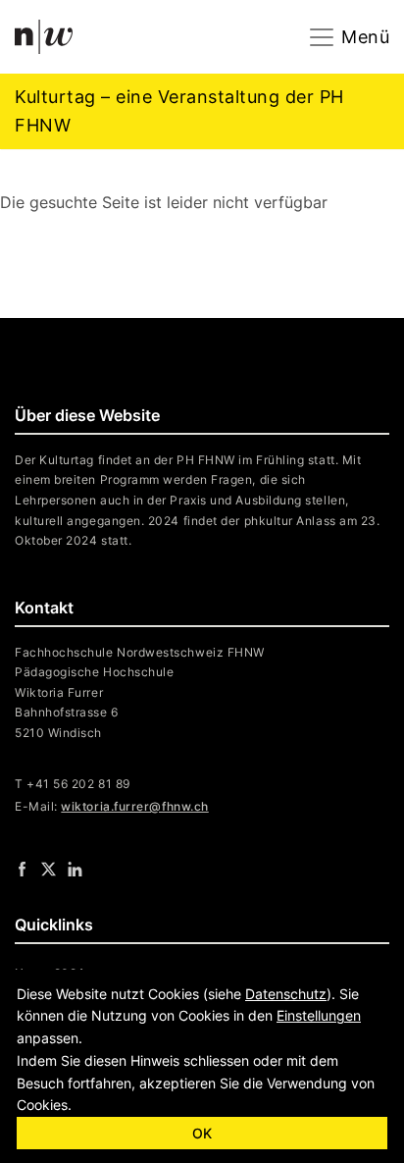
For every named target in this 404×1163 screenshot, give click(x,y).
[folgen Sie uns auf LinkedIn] (75, 868)
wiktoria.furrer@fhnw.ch (134, 806)
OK (202, 1133)
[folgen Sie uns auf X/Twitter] (48, 868)
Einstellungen (319, 1015)
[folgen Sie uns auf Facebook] (22, 868)
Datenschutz (286, 993)
